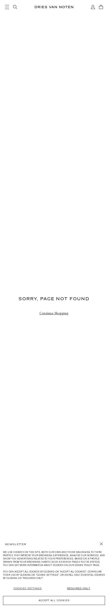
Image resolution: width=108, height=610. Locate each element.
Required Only (78, 588)
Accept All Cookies (54, 600)
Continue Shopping (54, 313)
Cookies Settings (28, 588)
